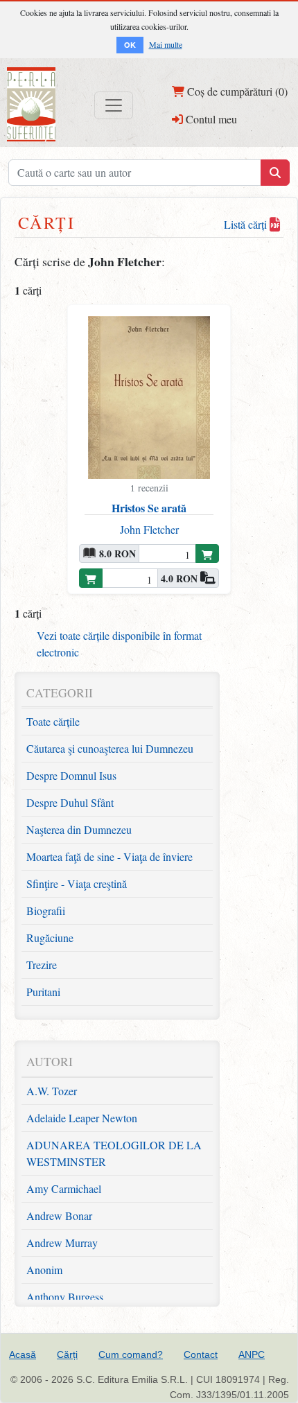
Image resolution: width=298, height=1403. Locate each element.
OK (130, 45)
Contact (201, 1354)
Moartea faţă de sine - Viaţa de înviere (109, 856)
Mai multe (165, 44)
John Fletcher (149, 529)
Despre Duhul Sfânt (70, 802)
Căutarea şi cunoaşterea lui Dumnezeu (109, 748)
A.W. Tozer (51, 1090)
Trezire (41, 964)
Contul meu (210, 119)
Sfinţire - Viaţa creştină (76, 883)
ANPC (251, 1354)
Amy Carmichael (63, 1188)
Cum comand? (130, 1354)
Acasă (22, 1354)
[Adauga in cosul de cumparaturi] (207, 554)
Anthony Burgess (64, 1296)
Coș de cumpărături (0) (236, 91)
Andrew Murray (62, 1242)
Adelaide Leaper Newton (81, 1117)
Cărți (67, 1354)
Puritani (43, 991)
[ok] (275, 172)
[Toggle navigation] (113, 105)
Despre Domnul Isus (71, 775)
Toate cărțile (53, 721)
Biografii (45, 910)
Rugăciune (49, 937)
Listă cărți (247, 224)
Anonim (44, 1269)
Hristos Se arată (149, 508)
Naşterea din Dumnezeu (79, 829)
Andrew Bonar (59, 1215)
